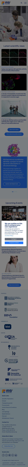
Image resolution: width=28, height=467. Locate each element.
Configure (14, 239)
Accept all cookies (14, 242)
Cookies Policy (9, 235)
